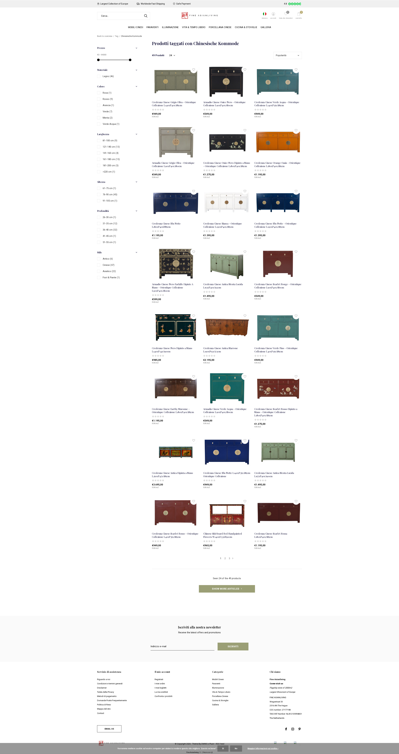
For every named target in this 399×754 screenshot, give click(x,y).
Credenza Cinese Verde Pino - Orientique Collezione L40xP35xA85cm (276, 350)
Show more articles (226, 588)
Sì (223, 748)
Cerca (145, 16)
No (236, 748)
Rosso (108, 99)
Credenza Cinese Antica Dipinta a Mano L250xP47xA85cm (172, 474)
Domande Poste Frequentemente (112, 700)
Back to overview (104, 36)
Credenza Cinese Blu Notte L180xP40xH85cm (166, 225)
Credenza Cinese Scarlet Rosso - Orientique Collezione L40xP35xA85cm (175, 535)
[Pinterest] (299, 729)
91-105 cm (110, 200)
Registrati (159, 679)
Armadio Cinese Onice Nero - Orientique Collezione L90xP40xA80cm (224, 104)
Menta (108, 117)
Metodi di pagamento (107, 696)
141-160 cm (110, 153)
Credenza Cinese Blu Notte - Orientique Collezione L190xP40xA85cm (275, 225)
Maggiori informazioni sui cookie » (263, 748)
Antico (108, 258)
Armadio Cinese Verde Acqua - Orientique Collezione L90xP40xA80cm (225, 410)
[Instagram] (292, 729)
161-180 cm (111, 159)
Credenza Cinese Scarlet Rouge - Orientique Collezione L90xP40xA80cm (277, 286)
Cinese (108, 265)
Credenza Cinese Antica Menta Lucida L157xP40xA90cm (274, 474)
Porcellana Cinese (220, 27)
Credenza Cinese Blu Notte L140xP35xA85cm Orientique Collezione (226, 474)
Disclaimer (102, 688)
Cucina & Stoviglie (246, 27)
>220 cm (109, 171)
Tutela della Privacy (105, 692)
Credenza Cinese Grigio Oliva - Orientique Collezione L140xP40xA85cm (174, 104)
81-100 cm (110, 140)
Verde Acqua (111, 124)
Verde (107, 111)
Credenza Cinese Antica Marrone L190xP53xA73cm (220, 350)
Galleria (266, 27)
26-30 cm (109, 217)
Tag (116, 36)
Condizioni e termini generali (110, 683)
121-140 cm (111, 146)
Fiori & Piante (111, 277)
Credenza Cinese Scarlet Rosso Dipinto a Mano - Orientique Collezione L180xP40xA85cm (275, 412)
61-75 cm (109, 188)
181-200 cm (110, 165)
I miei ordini (160, 683)
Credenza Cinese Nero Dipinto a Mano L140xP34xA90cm (172, 350)
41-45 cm (109, 236)
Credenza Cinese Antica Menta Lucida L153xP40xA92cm (223, 286)
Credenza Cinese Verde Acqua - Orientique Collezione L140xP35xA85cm (276, 104)
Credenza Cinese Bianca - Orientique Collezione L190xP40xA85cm (222, 225)
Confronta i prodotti (163, 696)
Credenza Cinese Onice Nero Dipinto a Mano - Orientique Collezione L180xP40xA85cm (226, 164)
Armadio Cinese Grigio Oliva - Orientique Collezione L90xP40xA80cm (173, 164)
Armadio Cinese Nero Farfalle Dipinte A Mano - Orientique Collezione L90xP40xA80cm (172, 287)
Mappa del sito (104, 709)
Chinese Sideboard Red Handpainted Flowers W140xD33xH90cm (222, 535)
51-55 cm (109, 242)
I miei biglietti (160, 688)
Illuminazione (170, 27)
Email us (109, 729)
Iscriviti (233, 646)
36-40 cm (110, 229)
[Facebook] (286, 729)
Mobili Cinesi (135, 27)
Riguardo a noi (103, 679)
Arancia (108, 105)
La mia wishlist (161, 692)
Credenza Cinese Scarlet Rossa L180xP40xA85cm (270, 535)
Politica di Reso (104, 704)
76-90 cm (110, 194)
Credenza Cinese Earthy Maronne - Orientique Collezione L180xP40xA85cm (173, 410)
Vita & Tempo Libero (193, 27)
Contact (100, 713)
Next (233, 558)
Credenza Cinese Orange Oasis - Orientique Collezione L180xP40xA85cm (277, 164)
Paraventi (153, 27)
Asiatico (109, 271)
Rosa (107, 92)
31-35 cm (110, 223)
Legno (108, 76)
